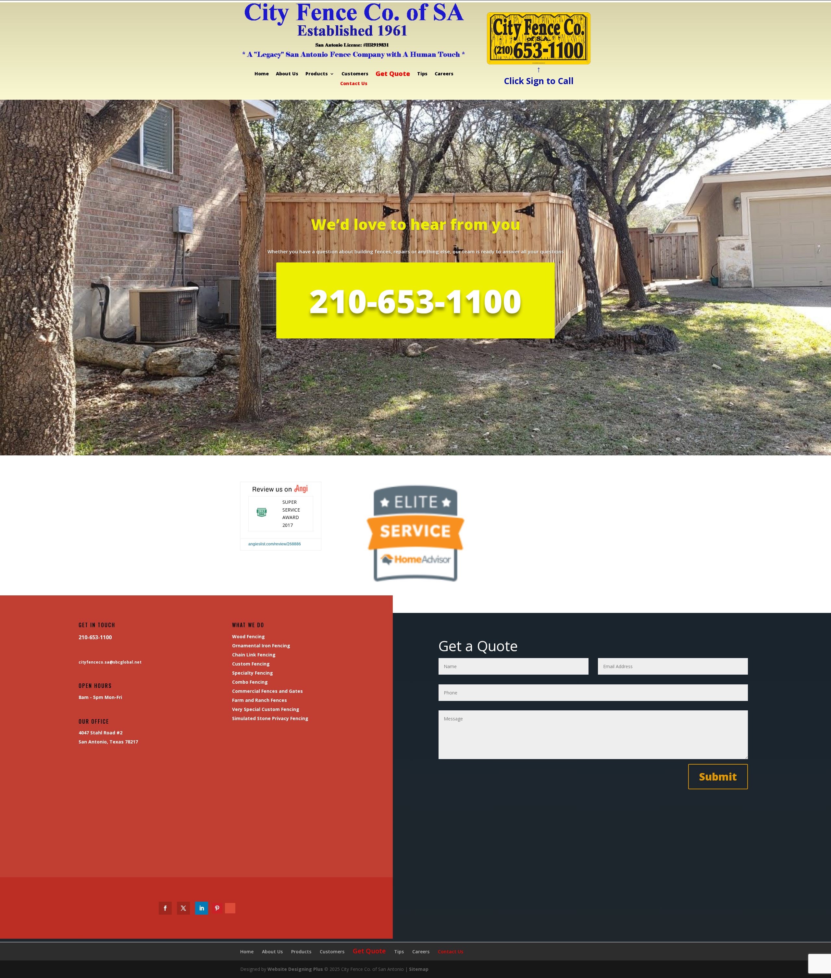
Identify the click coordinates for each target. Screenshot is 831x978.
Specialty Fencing (252, 673)
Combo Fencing (250, 682)
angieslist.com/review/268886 (274, 544)
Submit (718, 776)
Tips (422, 74)
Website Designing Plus (295, 969)
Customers (354, 74)
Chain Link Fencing (254, 655)
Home (261, 74)
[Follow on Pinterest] (217, 908)
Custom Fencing (251, 664)
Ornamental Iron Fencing (261, 645)
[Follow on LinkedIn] (201, 908)
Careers (444, 74)
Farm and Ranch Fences (259, 700)
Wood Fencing (248, 636)
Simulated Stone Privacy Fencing (270, 718)
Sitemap (418, 969)
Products (316, 74)
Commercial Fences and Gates (267, 691)
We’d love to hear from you (415, 224)
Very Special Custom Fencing (265, 709)
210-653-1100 (415, 300)
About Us (287, 74)
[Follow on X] (183, 908)
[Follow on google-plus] (230, 908)
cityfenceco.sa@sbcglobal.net (110, 662)
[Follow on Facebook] (165, 908)
